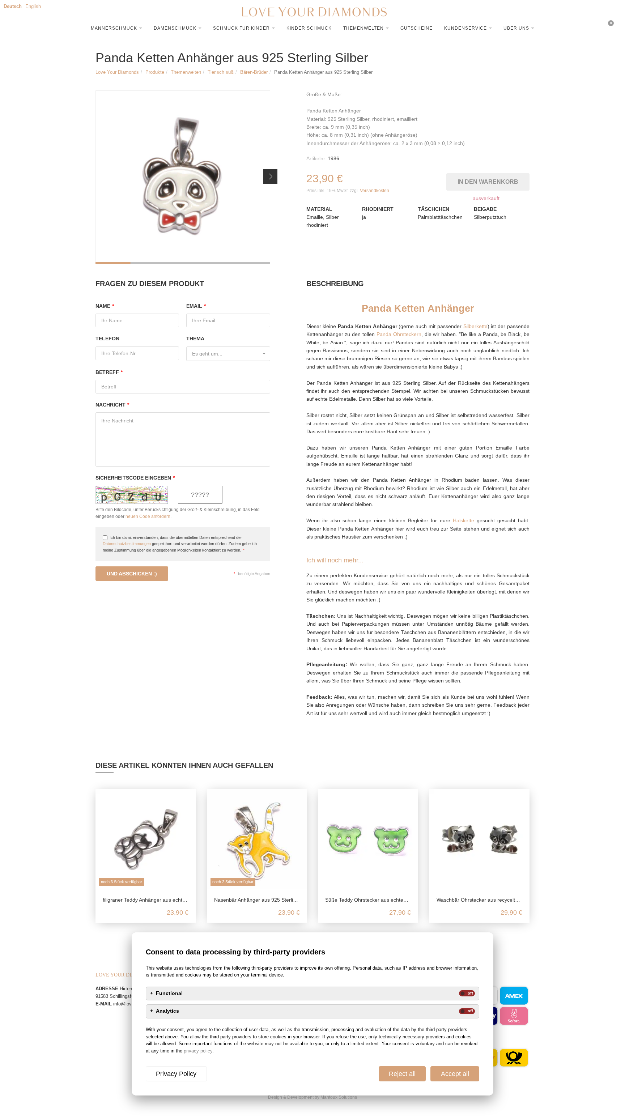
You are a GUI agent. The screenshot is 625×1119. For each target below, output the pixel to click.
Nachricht (112, 405)
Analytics (167, 1011)
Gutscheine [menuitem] (416, 28)
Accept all (455, 1073)
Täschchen (433, 209)
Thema (195, 338)
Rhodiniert (378, 209)
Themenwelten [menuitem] (363, 28)
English (33, 6)
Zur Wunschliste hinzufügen (442, 180)
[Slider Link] (182, 177)
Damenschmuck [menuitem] (175, 28)
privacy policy (198, 1051)
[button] (270, 176)
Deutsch (13, 6)
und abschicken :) (132, 573)
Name (104, 306)
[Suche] (536, 27)
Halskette (463, 520)
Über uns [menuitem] (516, 28)
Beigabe (485, 209)
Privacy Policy (176, 1073)
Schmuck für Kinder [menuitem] (241, 28)
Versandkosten (374, 190)
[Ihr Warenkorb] (583, 27)
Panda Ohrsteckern (399, 334)
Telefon (107, 338)
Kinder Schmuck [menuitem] (309, 28)
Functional (169, 993)
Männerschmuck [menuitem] (114, 28)
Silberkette (475, 326)
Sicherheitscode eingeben (135, 478)
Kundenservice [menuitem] (465, 28)
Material (319, 209)
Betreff (109, 372)
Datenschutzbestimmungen (127, 543)
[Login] (560, 27)
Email (196, 306)
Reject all (402, 1073)
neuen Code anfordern (148, 516)
